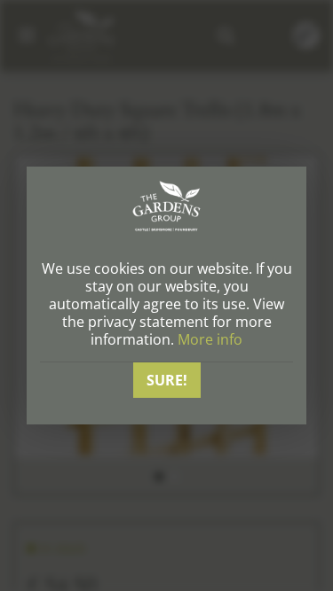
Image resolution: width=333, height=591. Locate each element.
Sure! (167, 380)
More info (210, 339)
